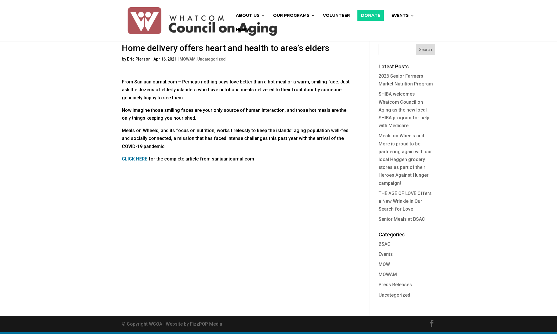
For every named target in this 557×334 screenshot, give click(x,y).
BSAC (384, 244)
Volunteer (336, 15)
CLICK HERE (134, 159)
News (242, 29)
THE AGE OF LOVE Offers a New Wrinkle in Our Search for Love (405, 201)
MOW (384, 264)
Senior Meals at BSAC (402, 219)
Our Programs (291, 15)
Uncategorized (211, 59)
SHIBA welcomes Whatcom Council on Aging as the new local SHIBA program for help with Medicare (404, 109)
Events (400, 15)
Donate (370, 15)
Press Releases (395, 284)
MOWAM (188, 59)
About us (248, 15)
